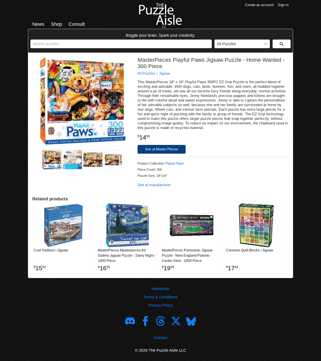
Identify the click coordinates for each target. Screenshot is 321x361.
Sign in (283, 5)
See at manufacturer (154, 185)
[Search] (282, 44)
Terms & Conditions (160, 297)
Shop (56, 24)
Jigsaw (164, 73)
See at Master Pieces (161, 149)
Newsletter (160, 289)
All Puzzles (146, 73)
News (38, 24)
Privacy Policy (160, 305)
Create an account (259, 5)
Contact (160, 337)
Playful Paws (174, 163)
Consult (77, 24)
